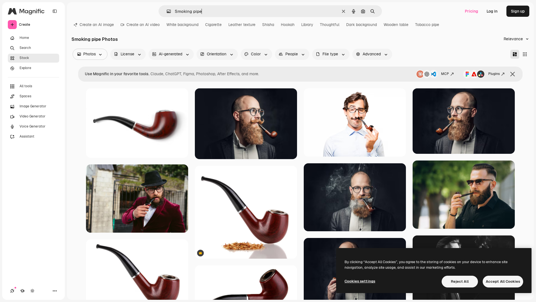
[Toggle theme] (32, 290)
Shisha (268, 24)
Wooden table (396, 24)
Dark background (361, 24)
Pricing (471, 11)
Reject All (460, 281)
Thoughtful (329, 24)
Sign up (518, 11)
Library (307, 24)
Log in (492, 11)
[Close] (512, 74)
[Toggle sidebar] (54, 11)
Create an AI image (97, 24)
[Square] (524, 54)
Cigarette (213, 24)
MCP (445, 74)
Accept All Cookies (503, 281)
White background (182, 24)
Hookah (288, 24)
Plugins (494, 74)
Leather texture (241, 24)
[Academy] (22, 290)
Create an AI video (143, 24)
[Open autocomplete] (166, 11)
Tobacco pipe (427, 24)
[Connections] (12, 290)
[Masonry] (514, 54)
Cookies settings (359, 281)
